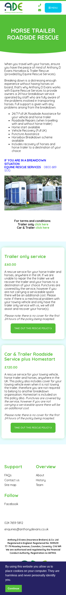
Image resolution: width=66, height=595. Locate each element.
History (41, 480)
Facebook (11, 504)
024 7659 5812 (13, 523)
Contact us (11, 480)
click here (41, 224)
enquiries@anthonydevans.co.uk (26, 529)
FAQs (8, 475)
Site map (10, 485)
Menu (54, 7)
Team (39, 485)
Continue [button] (13, 588)
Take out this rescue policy (32, 328)
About (40, 475)
